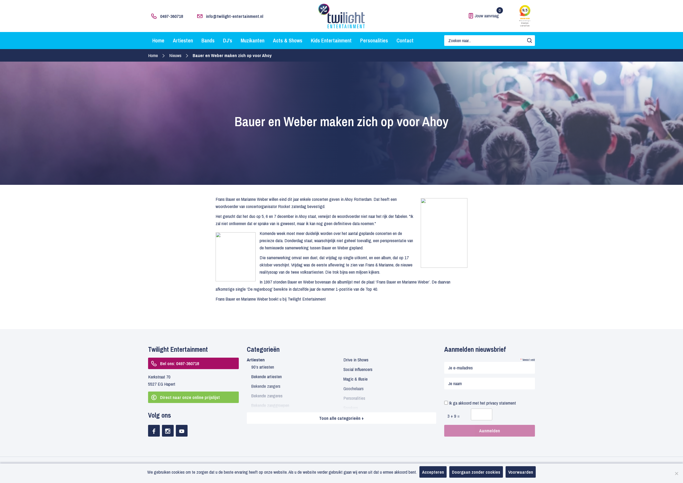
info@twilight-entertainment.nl (234, 16)
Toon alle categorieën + (341, 418)
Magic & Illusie (355, 379)
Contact (405, 40)
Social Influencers (357, 369)
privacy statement (501, 403)
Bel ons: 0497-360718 (179, 363)
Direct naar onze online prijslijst (190, 397)
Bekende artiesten (266, 376)
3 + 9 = (453, 416)
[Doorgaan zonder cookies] (676, 473)
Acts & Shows (287, 40)
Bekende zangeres (267, 396)
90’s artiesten (262, 367)
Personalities (374, 40)
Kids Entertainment (331, 40)
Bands (208, 40)
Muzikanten (252, 40)
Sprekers (350, 408)
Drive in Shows (355, 360)
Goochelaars (353, 388)
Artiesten (183, 40)
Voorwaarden (520, 472)
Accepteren (433, 472)
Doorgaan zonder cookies (476, 472)
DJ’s (227, 40)
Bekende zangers (265, 386)
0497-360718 (171, 16)
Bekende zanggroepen (270, 405)
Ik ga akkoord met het (482, 403)
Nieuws (175, 55)
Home (158, 40)
